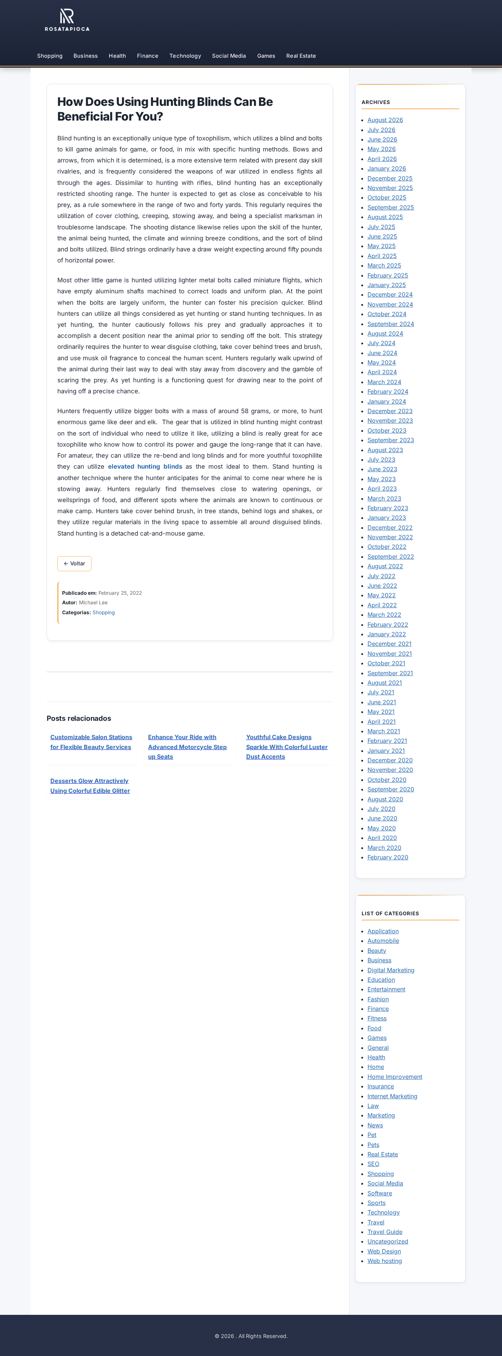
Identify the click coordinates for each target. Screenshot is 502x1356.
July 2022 (381, 576)
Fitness (377, 1018)
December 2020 (390, 760)
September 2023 (390, 440)
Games (266, 56)
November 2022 (390, 537)
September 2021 (390, 673)
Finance (147, 56)
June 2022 (382, 585)
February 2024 (387, 391)
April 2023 (382, 488)
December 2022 (390, 527)
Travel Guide (384, 1231)
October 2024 (386, 314)
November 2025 (390, 188)
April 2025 (382, 256)
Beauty (376, 950)
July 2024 (381, 343)
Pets (373, 1144)
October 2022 (386, 546)
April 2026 (382, 158)
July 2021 (380, 692)
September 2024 (390, 324)
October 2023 (386, 430)
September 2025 (390, 207)
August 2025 (385, 217)
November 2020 (390, 769)
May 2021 (381, 711)
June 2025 (382, 236)
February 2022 (387, 624)
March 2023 (384, 498)
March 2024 (384, 382)
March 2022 (384, 614)
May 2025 (381, 246)
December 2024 (390, 294)
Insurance (380, 1086)
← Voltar (74, 563)
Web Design (384, 1251)
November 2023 (390, 420)
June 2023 (382, 469)
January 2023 (386, 517)
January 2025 (386, 285)
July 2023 (381, 459)
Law (373, 1105)
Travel (375, 1222)
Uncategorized (387, 1241)
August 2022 (385, 566)
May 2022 (381, 595)
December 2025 (390, 178)
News (375, 1125)
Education (381, 979)
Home (375, 1066)
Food (374, 1028)
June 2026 (382, 139)
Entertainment (386, 989)
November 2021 (389, 653)
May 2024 (381, 362)
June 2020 (382, 818)
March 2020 (384, 847)
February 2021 (387, 740)
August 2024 (385, 333)
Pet (371, 1134)
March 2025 (384, 265)
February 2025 (387, 275)
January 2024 (386, 401)
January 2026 (386, 168)
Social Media (229, 56)
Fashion (378, 999)
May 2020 (381, 828)
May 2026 (381, 149)
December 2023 (390, 411)
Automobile (383, 940)
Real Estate (301, 56)
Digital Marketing (391, 970)
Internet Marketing (392, 1096)
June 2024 (382, 353)
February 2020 (387, 857)
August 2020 (385, 799)
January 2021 (386, 750)
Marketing (381, 1115)
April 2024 (382, 372)
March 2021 (383, 731)
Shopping (49, 56)
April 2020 (382, 837)
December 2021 (389, 643)
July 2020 (381, 808)
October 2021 (386, 663)
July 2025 (381, 226)
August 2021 (384, 682)
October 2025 (386, 197)
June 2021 (381, 702)
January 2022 (386, 634)
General (378, 1047)
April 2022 (382, 605)
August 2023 (385, 450)
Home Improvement (394, 1076)
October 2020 (386, 779)
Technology (185, 56)
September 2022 (390, 556)
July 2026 (381, 129)
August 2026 (385, 120)
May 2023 (381, 479)
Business (85, 56)
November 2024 (390, 304)
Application (383, 931)
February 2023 (387, 508)
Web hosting (384, 1260)
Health (117, 56)
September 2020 (390, 789)
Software (379, 1193)
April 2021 (381, 721)
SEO (373, 1163)
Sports (376, 1202)
